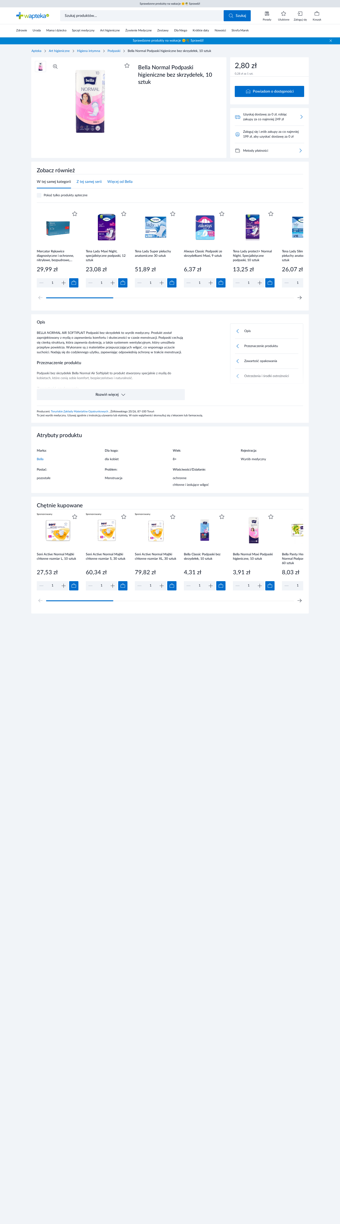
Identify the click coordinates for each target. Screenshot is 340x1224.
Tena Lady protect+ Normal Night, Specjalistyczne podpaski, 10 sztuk (252, 256)
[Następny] (299, 297)
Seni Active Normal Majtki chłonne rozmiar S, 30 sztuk (105, 556)
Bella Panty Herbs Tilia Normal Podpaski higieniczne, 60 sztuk (302, 559)
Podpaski (114, 51)
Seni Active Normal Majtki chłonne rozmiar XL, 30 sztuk (155, 556)
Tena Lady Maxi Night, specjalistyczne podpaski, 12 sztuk (106, 256)
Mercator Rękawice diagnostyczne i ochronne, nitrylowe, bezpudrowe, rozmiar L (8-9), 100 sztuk (55, 256)
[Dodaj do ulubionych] (127, 65)
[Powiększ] (55, 66)
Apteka (36, 51)
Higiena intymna (88, 51)
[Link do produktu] (57, 248)
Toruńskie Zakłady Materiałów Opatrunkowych (80, 411)
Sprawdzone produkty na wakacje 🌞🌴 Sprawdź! (170, 3)
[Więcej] (300, 150)
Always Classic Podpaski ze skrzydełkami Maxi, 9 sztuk (203, 253)
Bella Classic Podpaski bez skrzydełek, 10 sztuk (202, 556)
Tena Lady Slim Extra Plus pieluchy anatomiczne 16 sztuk (300, 256)
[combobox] (142, 15)
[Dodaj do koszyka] (73, 282)
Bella (40, 459)
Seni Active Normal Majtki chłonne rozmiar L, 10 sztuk (56, 556)
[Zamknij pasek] (331, 40)
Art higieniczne (59, 51)
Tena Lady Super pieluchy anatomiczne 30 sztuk (153, 253)
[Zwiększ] (63, 282)
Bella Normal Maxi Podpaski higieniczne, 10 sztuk (253, 556)
